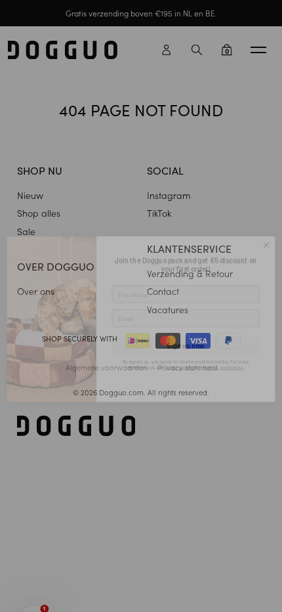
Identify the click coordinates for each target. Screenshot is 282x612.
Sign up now (186, 334)
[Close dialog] (266, 232)
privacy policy (179, 355)
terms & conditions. (223, 355)
